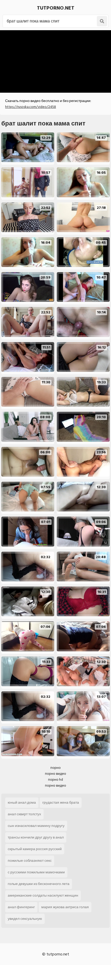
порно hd (55, 779)
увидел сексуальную (25, 919)
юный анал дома (22, 802)
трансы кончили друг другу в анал (36, 837)
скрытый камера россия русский (35, 849)
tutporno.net (55, 8)
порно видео (55, 774)
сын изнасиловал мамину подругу (36, 826)
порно (55, 768)
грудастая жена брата (60, 802)
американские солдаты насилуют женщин (43, 895)
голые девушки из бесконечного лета (38, 884)
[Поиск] (102, 21)
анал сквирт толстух (24, 814)
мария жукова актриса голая (65, 907)
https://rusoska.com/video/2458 (30, 107)
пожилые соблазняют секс (30, 861)
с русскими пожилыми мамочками (36, 872)
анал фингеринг (21, 907)
